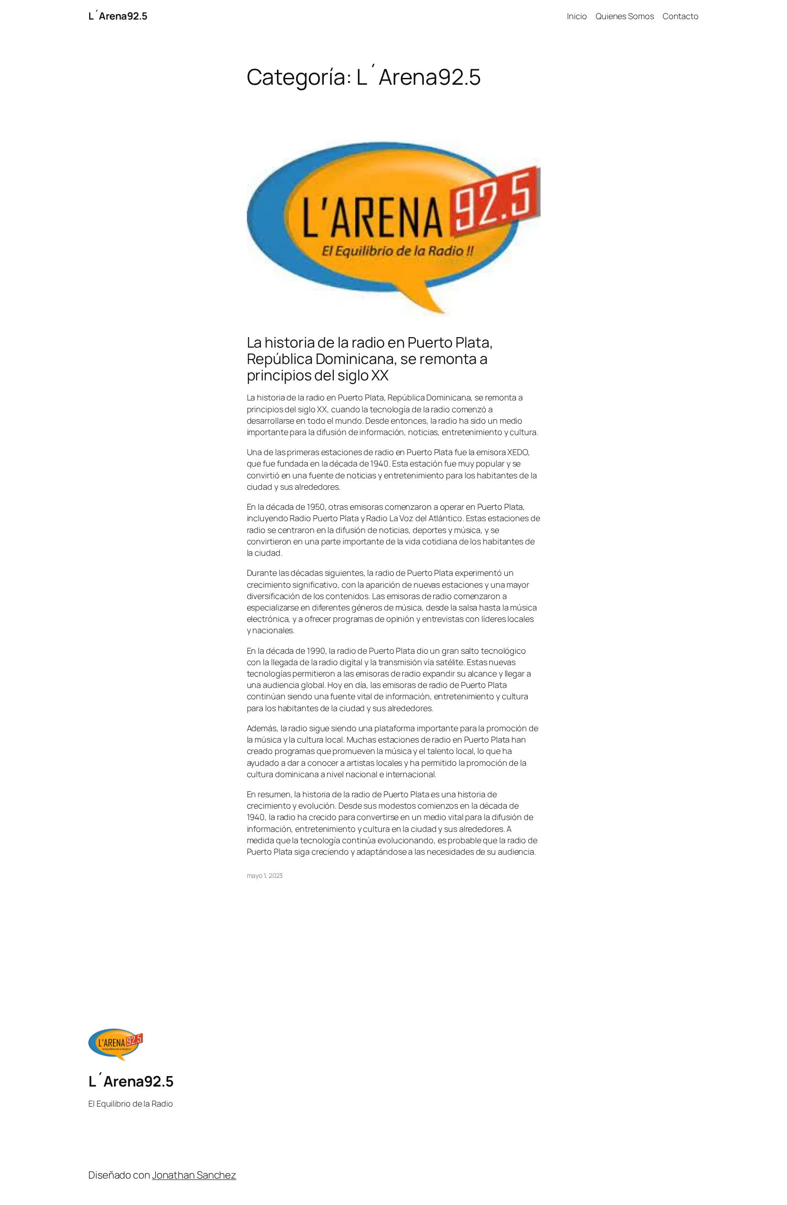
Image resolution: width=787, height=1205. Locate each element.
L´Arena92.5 (118, 16)
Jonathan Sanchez (194, 1175)
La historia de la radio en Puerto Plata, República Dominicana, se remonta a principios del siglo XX (370, 358)
